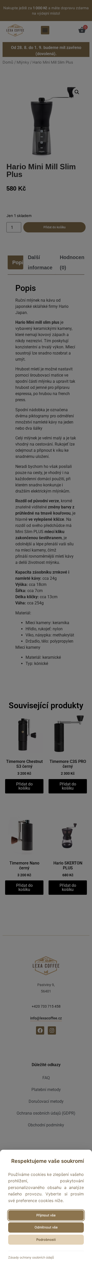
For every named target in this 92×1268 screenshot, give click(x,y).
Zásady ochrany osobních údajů (31, 1257)
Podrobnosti (46, 1239)
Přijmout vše (46, 1215)
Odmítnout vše (46, 1227)
